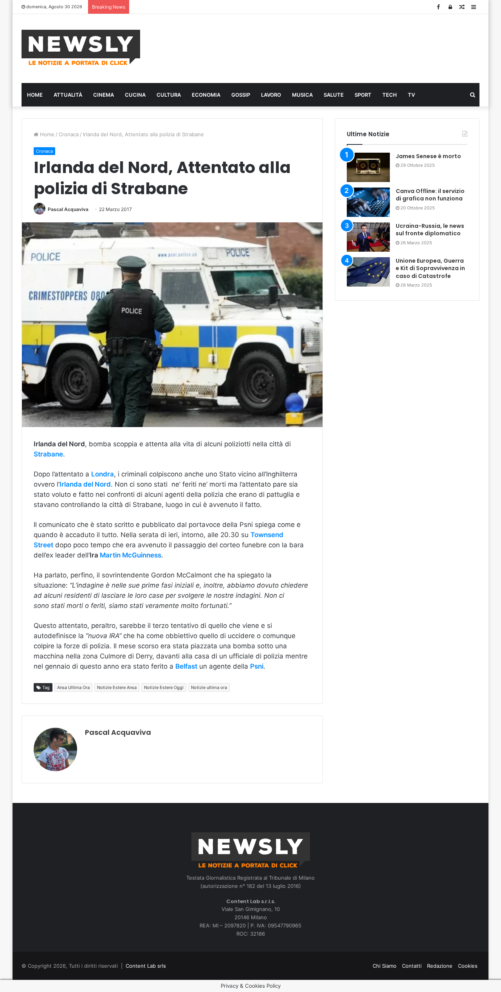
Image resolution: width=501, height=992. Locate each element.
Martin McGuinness (130, 555)
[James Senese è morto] (368, 167)
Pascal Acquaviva (68, 209)
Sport (363, 95)
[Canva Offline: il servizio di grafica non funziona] (368, 202)
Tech (389, 95)
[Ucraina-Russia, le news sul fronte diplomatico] (368, 237)
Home (35, 95)
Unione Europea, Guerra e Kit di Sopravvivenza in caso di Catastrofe (430, 268)
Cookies (468, 966)
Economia (206, 95)
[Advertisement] (328, 47)
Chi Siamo (384, 966)
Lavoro (271, 95)
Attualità (68, 95)
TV (411, 95)
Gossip (240, 95)
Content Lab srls (146, 966)
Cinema (103, 95)
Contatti (412, 966)
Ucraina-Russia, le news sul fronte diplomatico (430, 230)
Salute (334, 95)
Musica (302, 95)
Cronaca (69, 134)
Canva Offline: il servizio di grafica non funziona (430, 195)
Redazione (439, 966)
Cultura (169, 95)
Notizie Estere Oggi (164, 687)
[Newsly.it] (81, 47)
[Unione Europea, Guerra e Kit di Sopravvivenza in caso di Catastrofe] (368, 272)
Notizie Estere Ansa (117, 687)
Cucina (135, 95)
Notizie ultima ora (209, 687)
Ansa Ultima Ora (73, 687)
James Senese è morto (428, 156)
